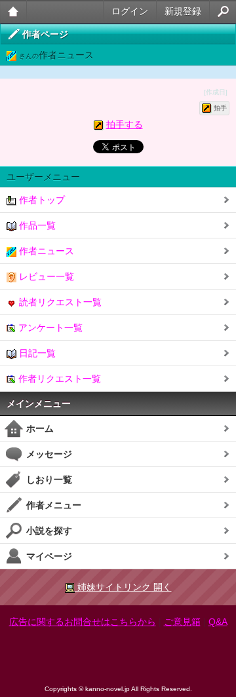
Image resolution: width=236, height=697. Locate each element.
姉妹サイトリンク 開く (123, 587)
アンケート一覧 (49, 327)
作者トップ (40, 200)
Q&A (217, 621)
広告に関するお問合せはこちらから (82, 621)
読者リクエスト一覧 (59, 302)
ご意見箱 (182, 621)
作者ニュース (45, 251)
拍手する (124, 124)
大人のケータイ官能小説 (13, 11)
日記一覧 (36, 353)
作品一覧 (36, 225)
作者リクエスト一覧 (58, 378)
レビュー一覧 (45, 276)
